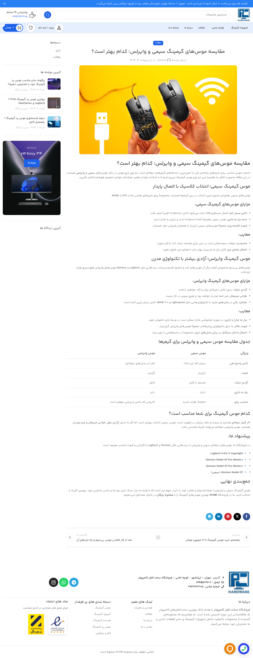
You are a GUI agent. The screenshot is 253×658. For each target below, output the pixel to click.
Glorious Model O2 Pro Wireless (224, 460)
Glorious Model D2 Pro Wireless (224, 466)
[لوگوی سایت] (243, 15)
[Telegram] (74, 582)
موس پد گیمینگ (101, 627)
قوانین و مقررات (143, 608)
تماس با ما (146, 627)
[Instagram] (53, 582)
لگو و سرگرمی (103, 633)
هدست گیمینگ (102, 620)
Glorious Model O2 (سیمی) (227, 472)
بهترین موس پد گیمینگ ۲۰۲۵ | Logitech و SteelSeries (26, 101)
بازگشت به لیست (158, 537)
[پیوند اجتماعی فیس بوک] (246, 516)
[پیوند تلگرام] (209, 516)
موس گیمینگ (103, 608)
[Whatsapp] (63, 582)
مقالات (158, 43)
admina (161, 60)
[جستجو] (47, 14)
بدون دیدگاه (21, 90)
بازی (58, 50)
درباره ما (147, 620)
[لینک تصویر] (57, 625)
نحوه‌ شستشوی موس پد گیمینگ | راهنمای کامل (24, 120)
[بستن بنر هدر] (4, 3)
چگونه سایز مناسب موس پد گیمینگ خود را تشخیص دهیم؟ (26, 82)
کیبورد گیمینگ (102, 614)
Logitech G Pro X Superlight (226, 453)
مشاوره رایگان (165, 495)
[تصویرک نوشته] (54, 85)
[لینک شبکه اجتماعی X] (237, 516)
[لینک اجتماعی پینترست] (228, 516)
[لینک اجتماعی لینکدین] (218, 516)
